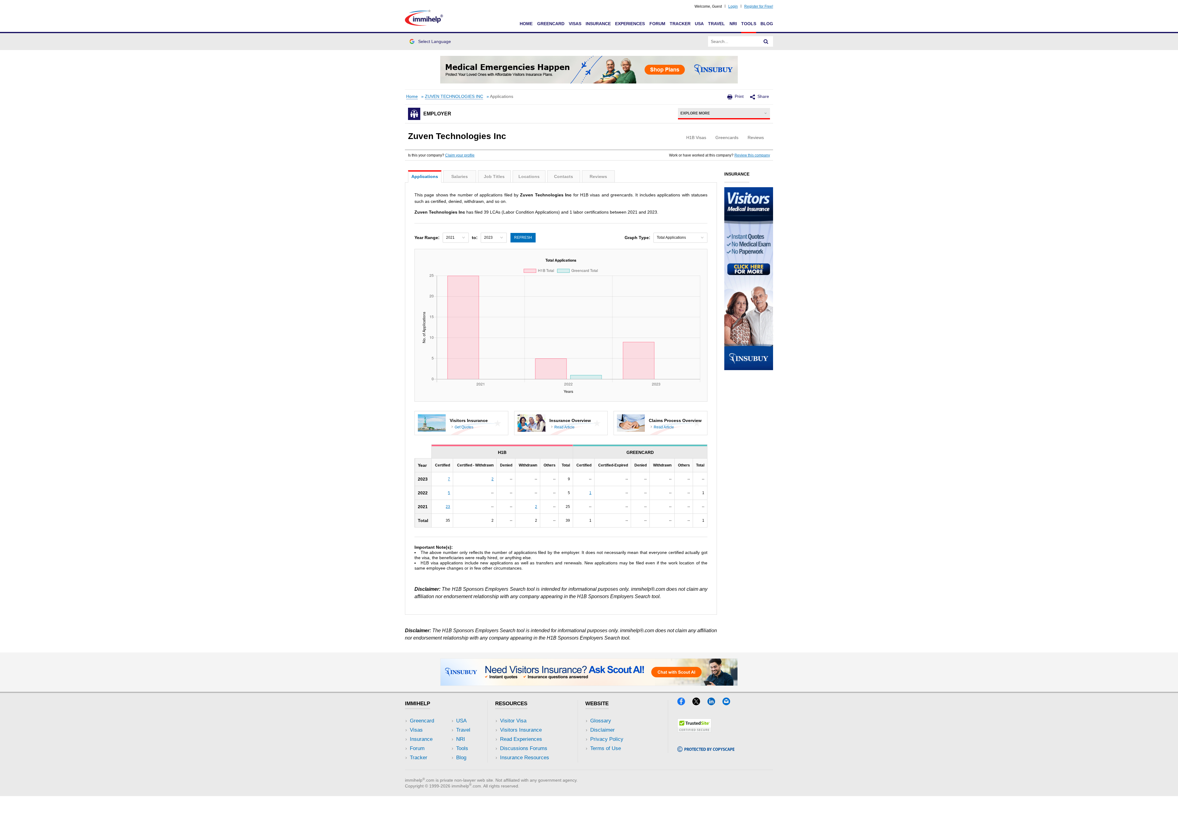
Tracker (680, 23)
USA (699, 23)
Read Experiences (521, 739)
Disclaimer (602, 730)
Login (733, 6)
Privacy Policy (606, 739)
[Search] (766, 41)
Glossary (600, 721)
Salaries (459, 176)
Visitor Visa (513, 721)
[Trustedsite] (694, 730)
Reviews (598, 176)
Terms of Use (605, 748)
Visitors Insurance (521, 730)
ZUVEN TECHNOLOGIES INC (454, 96)
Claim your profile (460, 155)
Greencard (550, 23)
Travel (716, 23)
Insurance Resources (524, 757)
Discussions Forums (523, 748)
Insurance (598, 23)
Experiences (630, 23)
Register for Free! (758, 6)
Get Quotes (464, 427)
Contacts (563, 176)
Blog (766, 23)
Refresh (523, 237)
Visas (575, 23)
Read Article (564, 427)
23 (448, 507)
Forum (657, 23)
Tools (748, 23)
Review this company (752, 155)
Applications (424, 176)
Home (526, 23)
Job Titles (494, 176)
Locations (529, 176)
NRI (733, 23)
